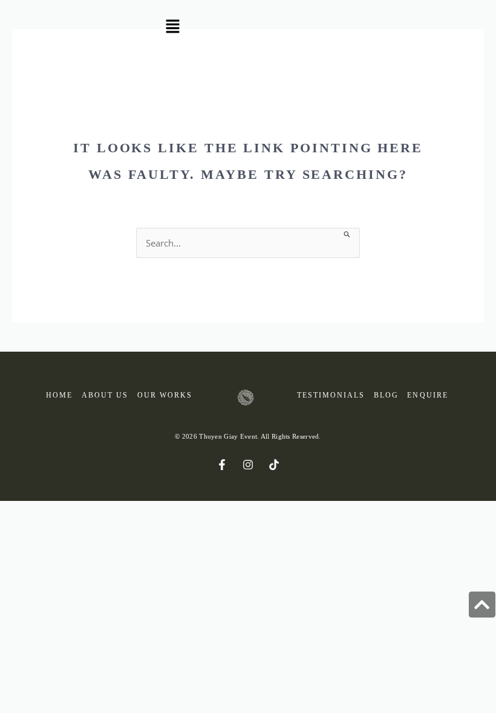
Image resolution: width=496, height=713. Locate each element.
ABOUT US (105, 395)
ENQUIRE (427, 395)
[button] (172, 27)
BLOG (386, 395)
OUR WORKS (164, 395)
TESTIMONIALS (331, 395)
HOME (59, 395)
